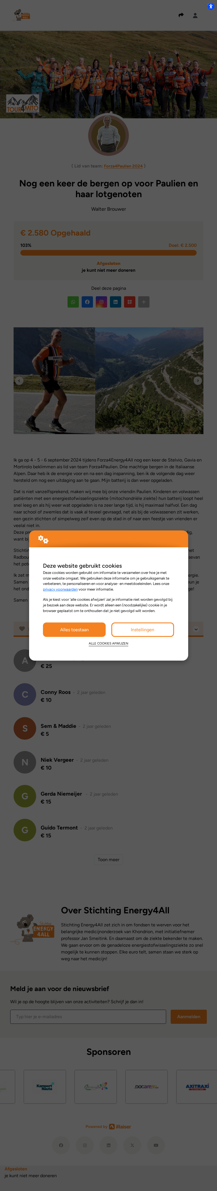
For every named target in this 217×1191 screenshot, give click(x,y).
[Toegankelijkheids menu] (210, 6)
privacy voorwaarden (60, 589)
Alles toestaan (74, 629)
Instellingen (142, 629)
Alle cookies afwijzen (108, 643)
